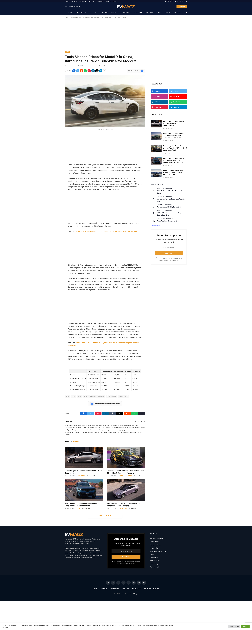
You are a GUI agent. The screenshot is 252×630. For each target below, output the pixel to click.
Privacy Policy (168, 260)
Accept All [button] (245, 626)
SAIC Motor (81, 476)
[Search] (186, 13)
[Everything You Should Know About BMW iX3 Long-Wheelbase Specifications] (84, 490)
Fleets (167, 13)
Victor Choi (87, 508)
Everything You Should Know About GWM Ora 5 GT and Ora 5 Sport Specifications (125, 472)
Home (67, 1)
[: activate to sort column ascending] (78, 371)
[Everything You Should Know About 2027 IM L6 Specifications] (84, 457)
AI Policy (152, 554)
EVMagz (135, 594)
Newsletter (100, 1)
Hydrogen (138, 13)
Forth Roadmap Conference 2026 (168, 221)
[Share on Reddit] (81, 70)
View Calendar (155, 225)
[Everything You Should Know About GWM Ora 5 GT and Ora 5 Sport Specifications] (126, 457)
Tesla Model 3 (111, 396)
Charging (104, 13)
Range (80, 396)
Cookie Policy (154, 557)
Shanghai (93, 396)
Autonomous (125, 13)
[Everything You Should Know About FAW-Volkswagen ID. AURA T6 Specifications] (156, 136)
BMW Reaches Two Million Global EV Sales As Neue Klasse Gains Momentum (173, 173)
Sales (86, 396)
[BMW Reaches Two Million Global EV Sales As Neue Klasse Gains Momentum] (156, 173)
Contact (108, 1)
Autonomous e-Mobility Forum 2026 (169, 207)
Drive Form (92, 371)
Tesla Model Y (123, 396)
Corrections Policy (155, 545)
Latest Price (118, 371)
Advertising (82, 1)
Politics (149, 13)
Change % (136, 371)
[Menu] (66, 6)
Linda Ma (69, 65)
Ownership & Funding (156, 538)
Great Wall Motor (125, 476)
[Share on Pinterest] (89, 70)
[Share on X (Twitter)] (77, 70)
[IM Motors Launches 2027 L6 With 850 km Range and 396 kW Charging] (126, 490)
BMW (78, 508)
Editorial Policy (154, 542)
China (113, 13)
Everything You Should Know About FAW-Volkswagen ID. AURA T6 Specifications (173, 136)
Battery (93, 13)
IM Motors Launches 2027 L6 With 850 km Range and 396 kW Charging (123, 504)
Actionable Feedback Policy (159, 551)
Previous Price (106, 371)
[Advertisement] (124, 36)
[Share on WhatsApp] (85, 70)
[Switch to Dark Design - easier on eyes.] (186, 1)
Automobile (81, 13)
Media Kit (91, 1)
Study (158, 13)
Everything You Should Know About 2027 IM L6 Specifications (83, 472)
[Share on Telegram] (100, 70)
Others (177, 13)
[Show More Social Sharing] (104, 70)
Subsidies (101, 396)
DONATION (181, 6)
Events (115, 1)
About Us (74, 1)
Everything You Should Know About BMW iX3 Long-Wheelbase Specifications (82, 504)
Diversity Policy (154, 560)
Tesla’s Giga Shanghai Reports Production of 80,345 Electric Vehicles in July (106, 231)
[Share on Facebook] (74, 70)
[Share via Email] (97, 70)
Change (128, 371)
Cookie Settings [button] (234, 626)
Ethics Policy (154, 564)
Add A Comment (105, 516)
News (71, 17)
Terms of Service (155, 567)
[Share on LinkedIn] (93, 70)
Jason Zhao (139, 476)
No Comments (91, 65)
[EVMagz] (126, 6)
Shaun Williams (93, 476)
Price (75, 17)
